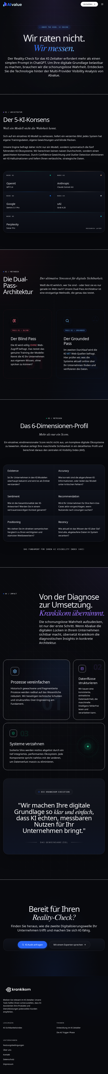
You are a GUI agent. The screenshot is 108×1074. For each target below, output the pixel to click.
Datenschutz (8, 1059)
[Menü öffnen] (102, 4)
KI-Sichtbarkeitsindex (12, 1027)
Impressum (8, 1064)
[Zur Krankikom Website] (18, 990)
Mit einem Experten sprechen (68, 944)
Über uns (7, 1050)
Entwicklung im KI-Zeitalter (69, 1027)
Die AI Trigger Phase (66, 1032)
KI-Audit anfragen (34, 944)
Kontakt (6, 1054)
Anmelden (87, 4)
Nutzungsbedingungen (13, 1045)
